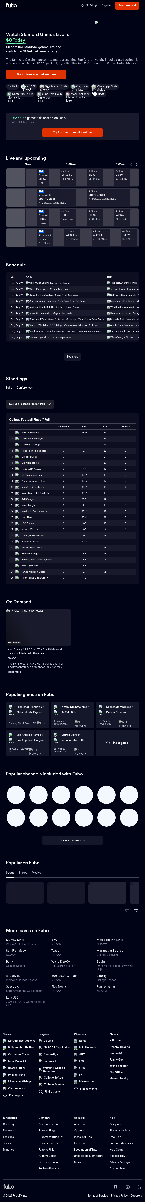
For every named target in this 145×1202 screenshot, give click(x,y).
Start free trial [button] (127, 5)
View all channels (72, 840)
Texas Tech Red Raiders (34, 450)
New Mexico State (56, 86)
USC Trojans (28, 523)
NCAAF (31, 86)
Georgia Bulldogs (31, 444)
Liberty (101, 976)
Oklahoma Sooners (32, 474)
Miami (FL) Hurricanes (33, 487)
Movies (36, 872)
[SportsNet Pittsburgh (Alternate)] (15, 217)
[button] (127, 910)
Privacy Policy (119, 1195)
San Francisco (16, 950)
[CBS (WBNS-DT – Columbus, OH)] (15, 237)
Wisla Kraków (61, 961)
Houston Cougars (31, 553)
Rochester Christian (65, 976)
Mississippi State (107, 86)
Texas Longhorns (30, 505)
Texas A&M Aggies (31, 468)
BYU (54, 940)
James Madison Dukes (33, 571)
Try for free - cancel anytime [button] (36, 74)
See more (72, 356)
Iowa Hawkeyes (30, 565)
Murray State (15, 940)
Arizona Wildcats (31, 529)
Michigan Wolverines (33, 535)
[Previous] (131, 164)
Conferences (25, 387)
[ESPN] (15, 197)
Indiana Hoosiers (30, 432)
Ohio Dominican (52, 93)
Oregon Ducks (29, 456)
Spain (101, 961)
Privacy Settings (120, 1162)
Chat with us (117, 1168)
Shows (23, 872)
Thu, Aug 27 (17, 289)
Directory (136, 1195)
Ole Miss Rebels (30, 462)
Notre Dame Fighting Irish (35, 493)
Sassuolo (12, 986)
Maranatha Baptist (110, 950)
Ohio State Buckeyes (33, 438)
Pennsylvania (106, 986)
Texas (55, 950)
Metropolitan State (110, 940)
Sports (10, 872)
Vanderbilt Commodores (34, 511)
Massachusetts (80, 93)
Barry (10, 961)
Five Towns (59, 986)
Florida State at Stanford (26, 653)
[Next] (136, 164)
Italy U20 (12, 997)
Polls (9, 387)
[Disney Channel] (15, 177)
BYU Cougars (28, 499)
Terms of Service (98, 1195)
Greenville (13, 976)
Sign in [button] (106, 5)
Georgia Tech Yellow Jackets (37, 559)
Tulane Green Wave (32, 547)
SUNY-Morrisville (22, 93)
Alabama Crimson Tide (33, 481)
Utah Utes (27, 517)
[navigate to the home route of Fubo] (11, 5)
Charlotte (82, 86)
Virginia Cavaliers (31, 541)
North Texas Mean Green (35, 577)
